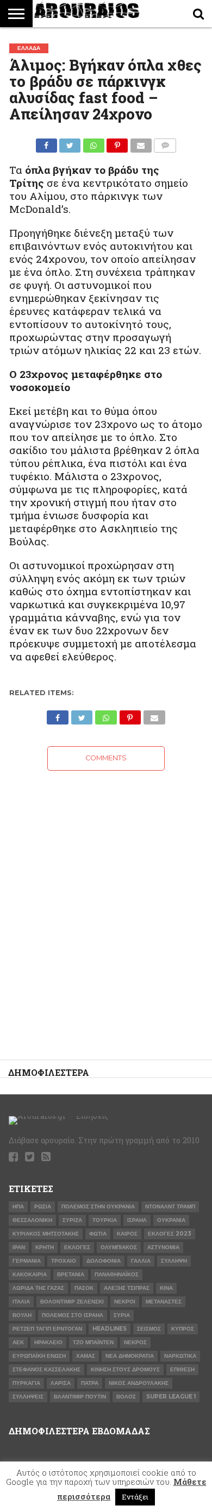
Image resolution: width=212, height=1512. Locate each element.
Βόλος (126, 1396)
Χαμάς (85, 1355)
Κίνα (166, 1288)
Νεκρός (135, 1342)
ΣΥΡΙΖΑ (72, 1220)
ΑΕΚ (18, 1342)
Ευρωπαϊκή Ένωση (39, 1355)
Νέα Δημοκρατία (129, 1355)
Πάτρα (89, 1383)
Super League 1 (171, 1396)
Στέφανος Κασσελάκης (46, 1369)
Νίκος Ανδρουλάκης (139, 1383)
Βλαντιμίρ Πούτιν (80, 1396)
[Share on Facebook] (46, 142)
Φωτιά (98, 1233)
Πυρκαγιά (26, 1383)
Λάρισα (61, 1383)
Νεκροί (124, 1301)
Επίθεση (182, 1369)
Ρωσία (42, 1206)
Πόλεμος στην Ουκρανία (98, 1206)
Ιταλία (21, 1301)
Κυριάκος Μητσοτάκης (46, 1233)
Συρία (122, 1315)
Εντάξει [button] (135, 1497)
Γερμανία (27, 1260)
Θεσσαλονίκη (32, 1220)
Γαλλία (141, 1260)
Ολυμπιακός (119, 1247)
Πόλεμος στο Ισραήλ (72, 1315)
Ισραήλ (137, 1220)
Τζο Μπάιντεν (93, 1342)
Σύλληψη (174, 1260)
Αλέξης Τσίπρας (126, 1288)
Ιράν (19, 1247)
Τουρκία (104, 1220)
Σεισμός (149, 1328)
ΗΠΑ (18, 1206)
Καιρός (127, 1233)
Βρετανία (70, 1274)
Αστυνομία (163, 1247)
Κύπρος (182, 1328)
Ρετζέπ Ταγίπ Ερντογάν (47, 1328)
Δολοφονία (103, 1260)
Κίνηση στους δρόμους (125, 1369)
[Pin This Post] (117, 142)
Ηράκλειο (48, 1342)
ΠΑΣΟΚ (83, 1288)
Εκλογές (77, 1247)
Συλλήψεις (28, 1396)
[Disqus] (106, 906)
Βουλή (22, 1315)
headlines (109, 1328)
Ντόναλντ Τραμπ (170, 1206)
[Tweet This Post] (69, 142)
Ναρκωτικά (180, 1355)
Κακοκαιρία (30, 1274)
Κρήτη (44, 1247)
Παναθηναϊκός (117, 1274)
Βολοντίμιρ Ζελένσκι (72, 1301)
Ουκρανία (171, 1220)
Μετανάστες (164, 1301)
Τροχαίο (63, 1260)
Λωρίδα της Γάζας (38, 1288)
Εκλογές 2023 (169, 1233)
